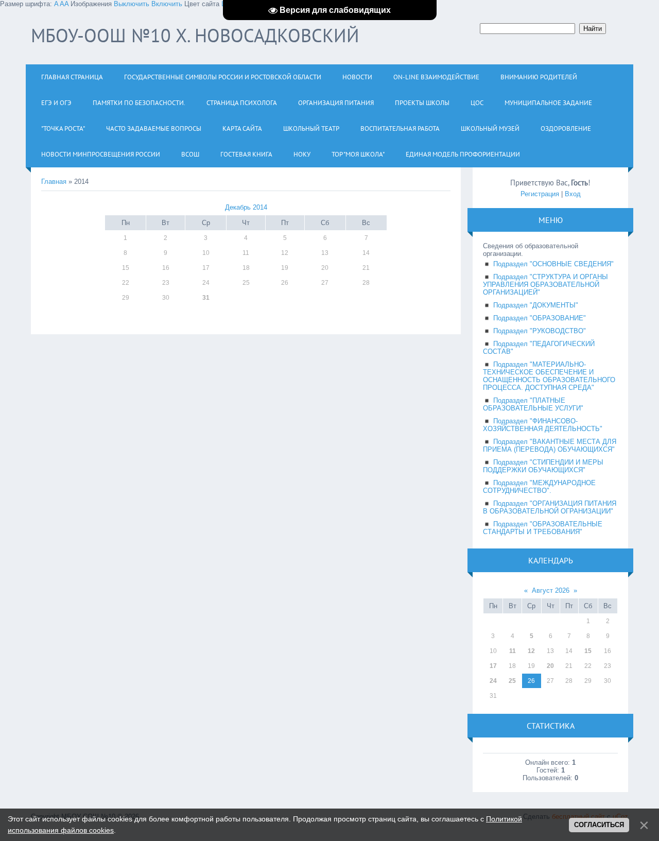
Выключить (131, 4)
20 (550, 666)
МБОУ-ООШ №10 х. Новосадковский (195, 35)
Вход (573, 194)
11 (512, 651)
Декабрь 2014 (246, 207)
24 (493, 680)
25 (512, 680)
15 (588, 651)
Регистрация (540, 194)
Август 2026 (550, 590)
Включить (166, 4)
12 (531, 651)
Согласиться (599, 825)
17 (493, 666)
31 (206, 297)
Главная (53, 181)
